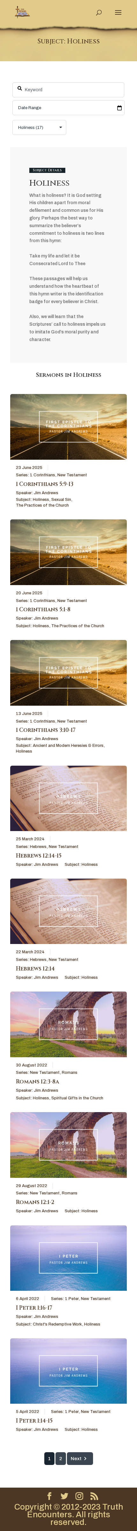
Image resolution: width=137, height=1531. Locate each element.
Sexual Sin (61, 499)
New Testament (72, 475)
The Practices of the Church (42, 505)
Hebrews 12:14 (35, 968)
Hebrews (38, 846)
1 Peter (72, 1299)
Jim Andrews (46, 493)
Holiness (41, 499)
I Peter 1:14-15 (34, 1420)
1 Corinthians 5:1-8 (43, 609)
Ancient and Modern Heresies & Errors (68, 745)
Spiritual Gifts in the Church (77, 1098)
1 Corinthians (42, 475)
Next (76, 1458)
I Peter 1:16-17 (34, 1308)
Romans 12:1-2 (35, 1202)
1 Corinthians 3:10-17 (46, 730)
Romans (69, 1072)
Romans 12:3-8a (37, 1081)
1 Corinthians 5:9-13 (44, 484)
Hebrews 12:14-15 (38, 855)
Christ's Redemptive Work (57, 1324)
